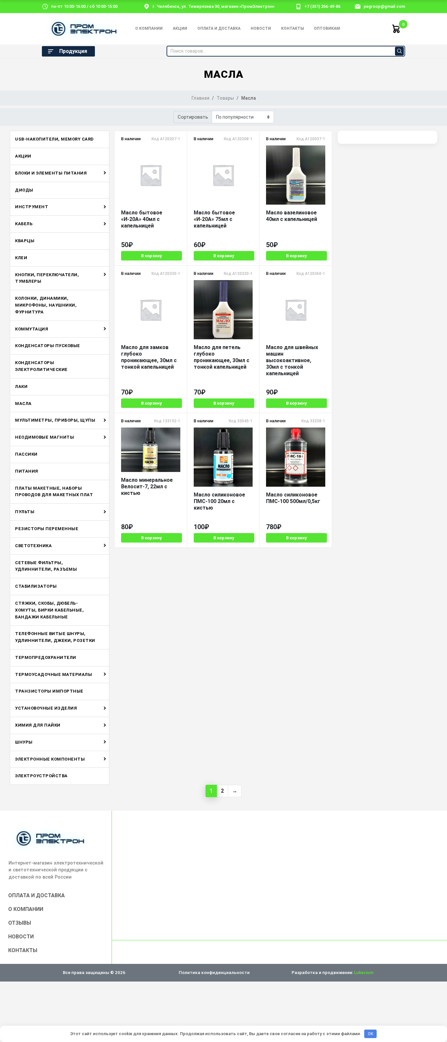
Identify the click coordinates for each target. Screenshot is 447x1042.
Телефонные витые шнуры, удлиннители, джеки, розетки (55, 637)
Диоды (24, 190)
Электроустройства (41, 775)
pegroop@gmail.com (384, 6)
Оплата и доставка (219, 28)
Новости (261, 28)
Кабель (23, 223)
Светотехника (33, 545)
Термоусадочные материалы (53, 674)
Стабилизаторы (36, 586)
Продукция (73, 51)
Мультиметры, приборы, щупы (55, 420)
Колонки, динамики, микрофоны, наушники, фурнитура (46, 305)
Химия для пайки (38, 725)
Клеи (21, 257)
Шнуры (24, 742)
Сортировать (193, 117)
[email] (357, 6)
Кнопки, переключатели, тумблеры (47, 278)
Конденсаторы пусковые (47, 345)
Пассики (26, 454)
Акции (180, 28)
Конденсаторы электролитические (41, 366)
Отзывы (19, 923)
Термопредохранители (45, 657)
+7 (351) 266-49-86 (322, 6)
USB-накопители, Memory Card (54, 139)
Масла (23, 403)
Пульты (24, 511)
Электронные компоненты (50, 759)
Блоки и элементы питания (51, 173)
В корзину (151, 255)
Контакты (292, 28)
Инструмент (31, 206)
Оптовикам (327, 28)
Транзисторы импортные (49, 691)
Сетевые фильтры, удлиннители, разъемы (46, 566)
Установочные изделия (46, 708)
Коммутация (31, 329)
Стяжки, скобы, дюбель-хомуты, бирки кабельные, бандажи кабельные (49, 610)
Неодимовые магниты (44, 437)
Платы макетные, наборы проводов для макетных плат (54, 491)
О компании (149, 28)
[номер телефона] (298, 6)
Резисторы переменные (46, 528)
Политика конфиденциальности (214, 972)
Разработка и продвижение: (332, 972)
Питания (26, 471)
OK (370, 1033)
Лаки (21, 386)
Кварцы (24, 240)
